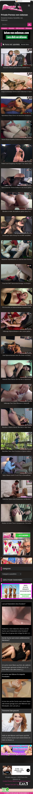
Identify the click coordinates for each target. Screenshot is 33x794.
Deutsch (19, 1)
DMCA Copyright (17, 781)
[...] (29, 633)
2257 (14, 784)
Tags (18, 784)
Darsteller (11, 28)
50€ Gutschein (20, 28)
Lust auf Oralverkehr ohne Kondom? (13, 604)
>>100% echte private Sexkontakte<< (16, 793)
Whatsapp (28, 28)
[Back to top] (27, 788)
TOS (11, 784)
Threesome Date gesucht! (10, 710)
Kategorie (4, 28)
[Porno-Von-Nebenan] (13, 7)
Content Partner (7, 781)
